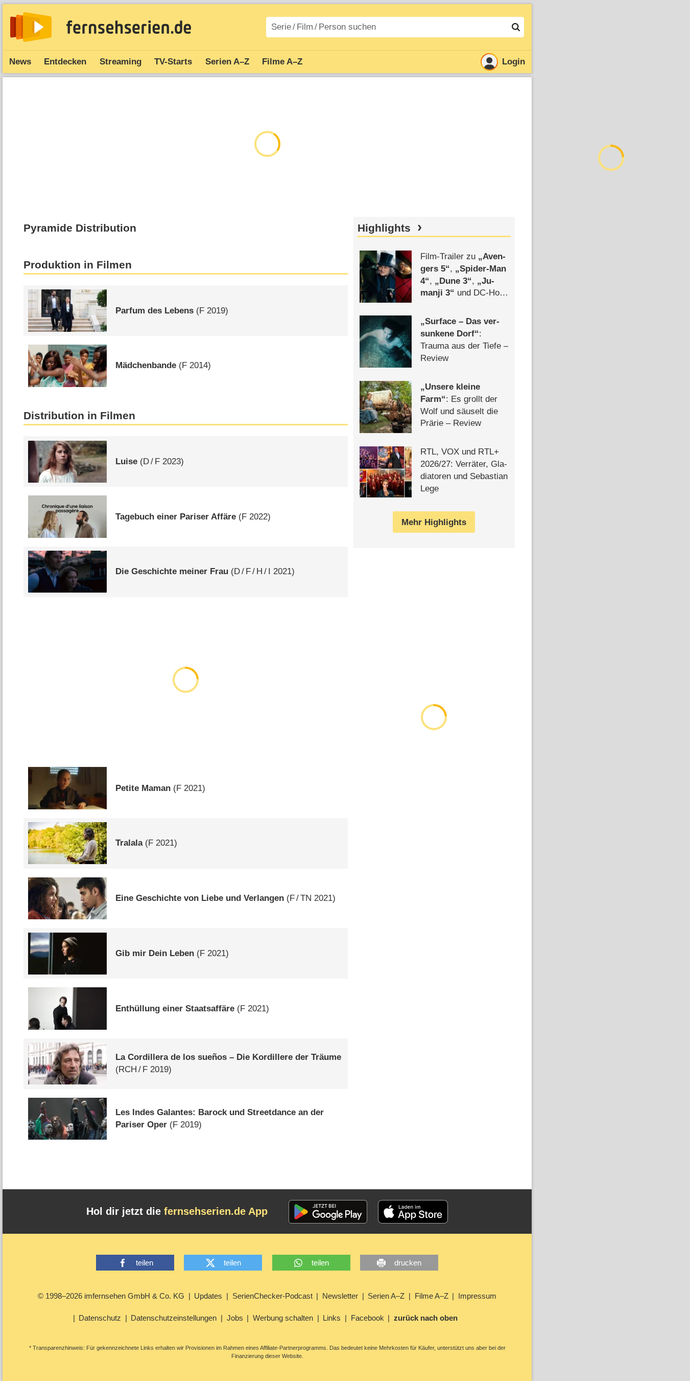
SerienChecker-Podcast (272, 1296)
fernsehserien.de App (216, 1211)
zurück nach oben (426, 1318)
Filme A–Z (282, 61)
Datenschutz (100, 1318)
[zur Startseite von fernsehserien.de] (31, 27)
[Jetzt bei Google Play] (328, 1212)
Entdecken (65, 61)
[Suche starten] (516, 27)
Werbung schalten (283, 1318)
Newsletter (340, 1296)
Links (332, 1318)
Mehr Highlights (433, 522)
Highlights (384, 228)
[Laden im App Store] (413, 1212)
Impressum (477, 1296)
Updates (208, 1296)
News (20, 61)
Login (513, 61)
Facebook (367, 1318)
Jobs (235, 1318)
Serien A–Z (227, 61)
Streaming (120, 61)
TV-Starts (173, 61)
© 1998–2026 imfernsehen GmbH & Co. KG (111, 1296)
